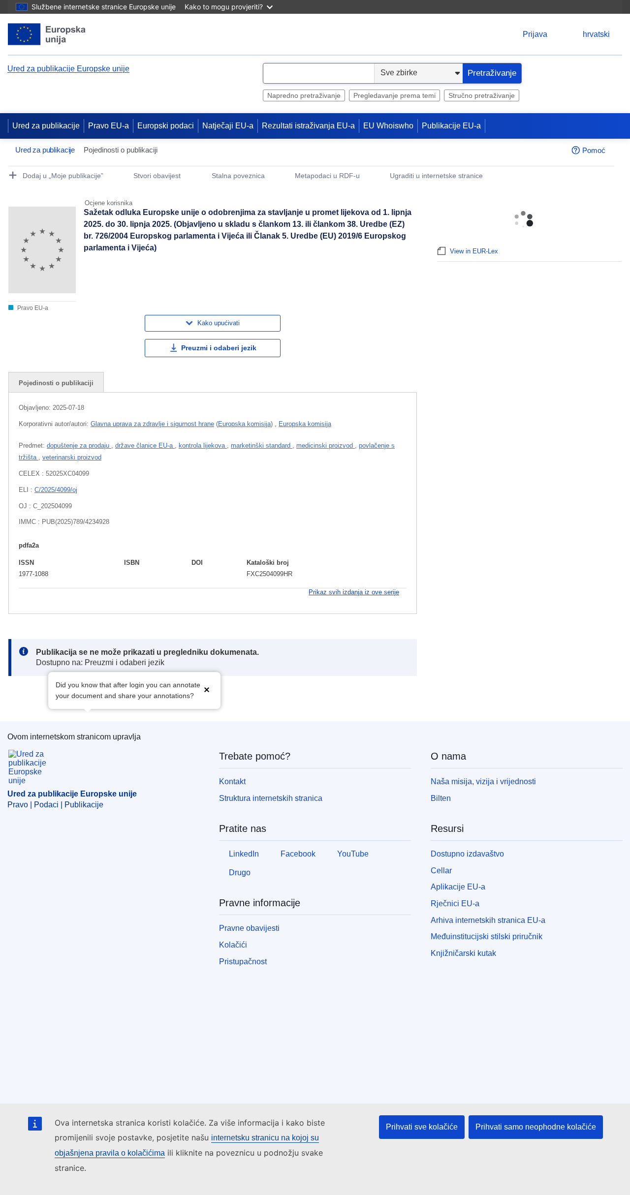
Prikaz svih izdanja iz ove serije (354, 592)
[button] (206, 689)
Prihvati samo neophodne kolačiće (535, 1127)
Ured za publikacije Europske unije (68, 68)
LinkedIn (244, 854)
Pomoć (593, 150)
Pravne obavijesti (249, 928)
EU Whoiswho (388, 126)
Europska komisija (244, 424)
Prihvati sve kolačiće (422, 1127)
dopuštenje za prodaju (79, 445)
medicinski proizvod (325, 445)
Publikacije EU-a (451, 126)
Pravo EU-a (108, 126)
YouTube (353, 854)
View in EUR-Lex (474, 251)
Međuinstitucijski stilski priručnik (486, 936)
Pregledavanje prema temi (394, 95)
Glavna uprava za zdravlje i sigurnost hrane (152, 424)
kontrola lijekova (203, 445)
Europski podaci (165, 126)
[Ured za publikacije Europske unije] (47, 34)
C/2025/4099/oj (55, 489)
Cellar (441, 870)
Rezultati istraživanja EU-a (308, 126)
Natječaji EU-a (227, 126)
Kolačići (233, 945)
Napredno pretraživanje (304, 95)
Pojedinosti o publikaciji (56, 383)
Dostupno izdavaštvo (467, 854)
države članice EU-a (145, 445)
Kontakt (232, 781)
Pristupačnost (243, 961)
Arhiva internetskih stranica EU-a (488, 920)
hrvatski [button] (596, 34)
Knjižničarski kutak (463, 953)
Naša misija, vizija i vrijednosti (483, 781)
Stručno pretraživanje (481, 95)
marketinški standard (261, 445)
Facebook (298, 854)
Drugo (240, 872)
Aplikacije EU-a (458, 887)
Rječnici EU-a (455, 903)
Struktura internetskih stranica (270, 798)
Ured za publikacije (46, 126)
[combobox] (318, 73)
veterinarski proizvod (71, 457)
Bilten (441, 798)
